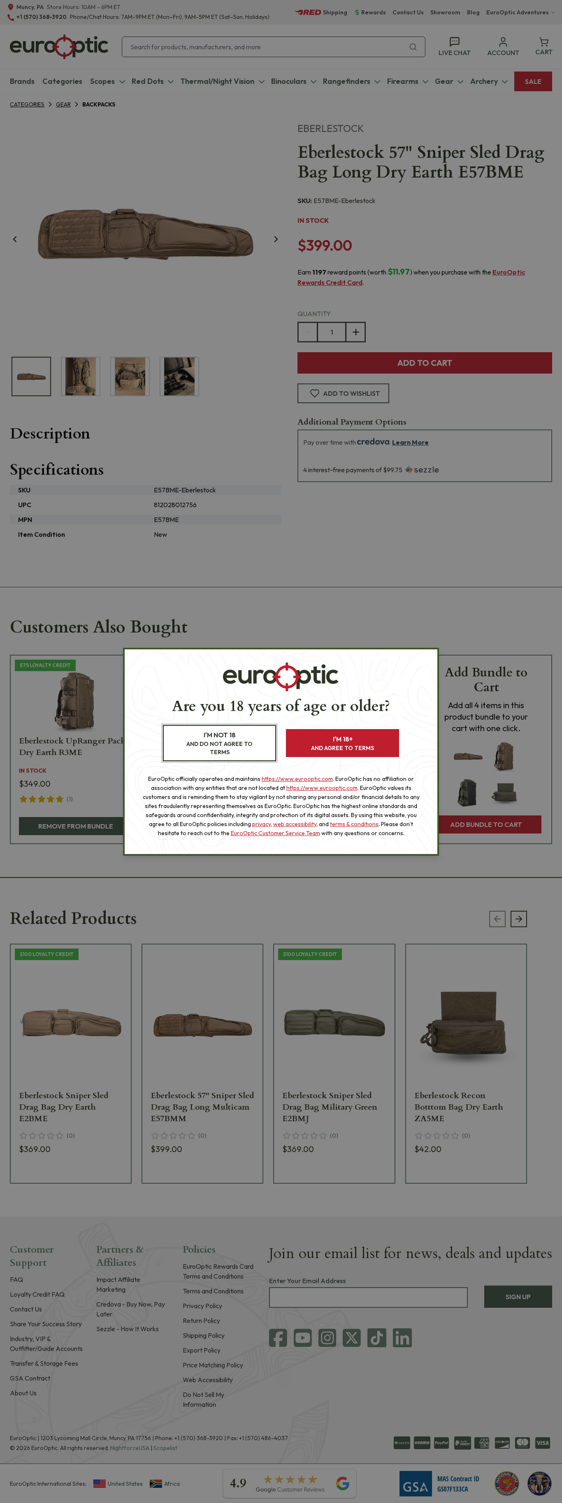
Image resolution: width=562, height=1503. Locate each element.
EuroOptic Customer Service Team (275, 833)
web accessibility (294, 824)
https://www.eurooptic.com (297, 779)
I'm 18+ (342, 743)
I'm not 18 (219, 743)
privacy (261, 824)
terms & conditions (354, 824)
